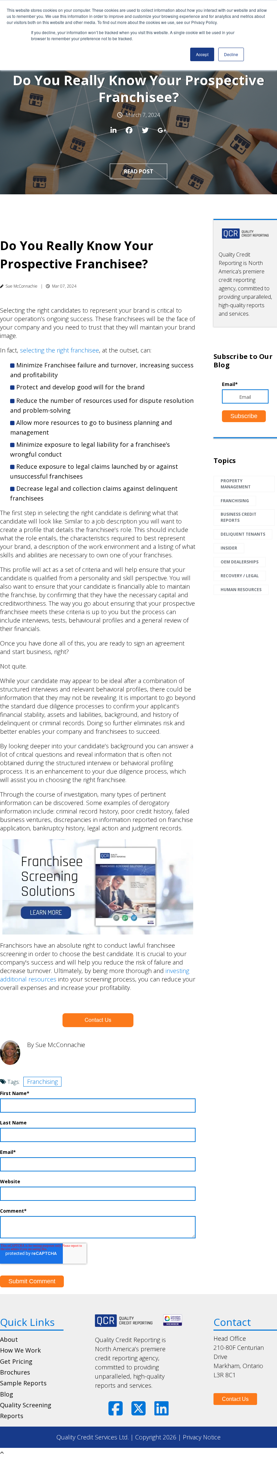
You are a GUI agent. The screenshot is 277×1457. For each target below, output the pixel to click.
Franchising (42, 1081)
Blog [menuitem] (6, 1394)
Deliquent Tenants (243, 534)
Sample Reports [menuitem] (23, 1383)
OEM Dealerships (239, 562)
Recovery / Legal (240, 576)
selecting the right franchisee (59, 350)
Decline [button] (231, 54)
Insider (229, 548)
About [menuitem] (9, 1339)
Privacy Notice (202, 1437)
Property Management (236, 484)
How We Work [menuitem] (20, 1350)
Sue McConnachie (21, 286)
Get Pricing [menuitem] (16, 1361)
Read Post (138, 171)
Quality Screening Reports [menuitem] (25, 1410)
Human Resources (241, 589)
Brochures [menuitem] (15, 1372)
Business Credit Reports (238, 517)
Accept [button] (202, 54)
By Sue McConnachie (56, 1045)
